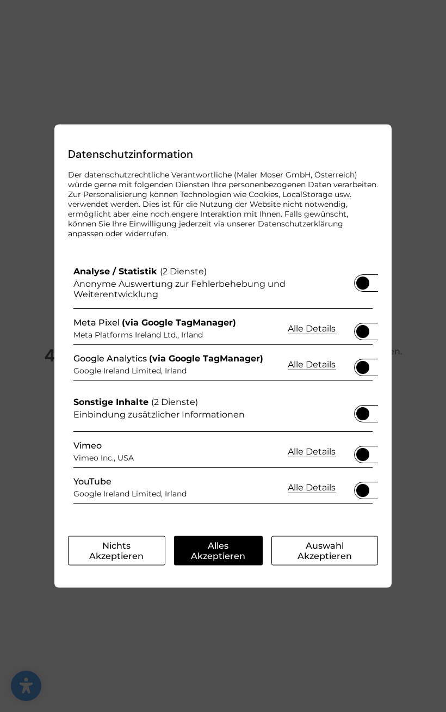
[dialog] (223, 356)
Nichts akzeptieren (116, 551)
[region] (223, 387)
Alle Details (312, 327)
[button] (362, 283)
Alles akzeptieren (218, 551)
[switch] (363, 279)
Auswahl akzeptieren (325, 551)
